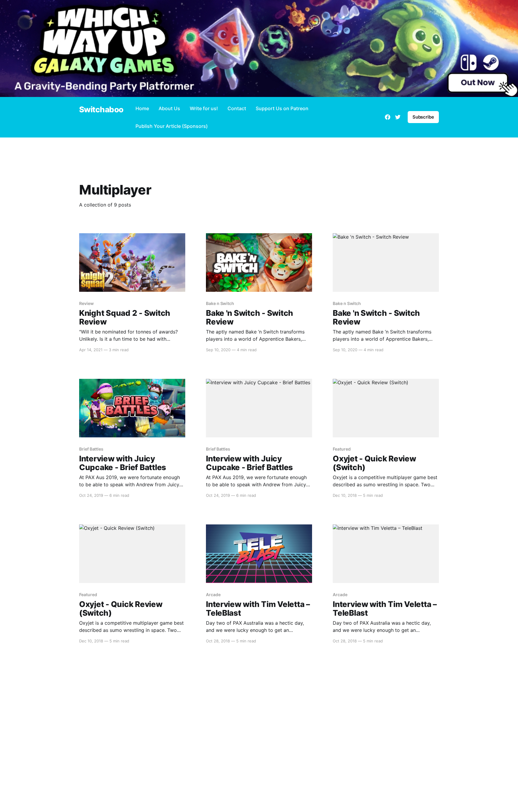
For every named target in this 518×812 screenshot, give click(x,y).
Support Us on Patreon (282, 108)
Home (142, 108)
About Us (169, 108)
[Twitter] (397, 117)
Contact (237, 108)
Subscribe (423, 117)
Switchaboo (101, 110)
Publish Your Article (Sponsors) (171, 126)
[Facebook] (387, 117)
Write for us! (204, 108)
